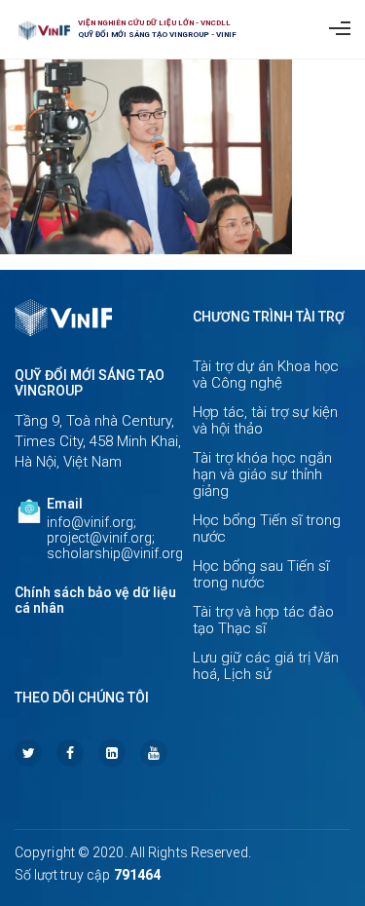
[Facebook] (70, 753)
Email (65, 503)
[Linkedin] (112, 753)
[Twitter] (28, 753)
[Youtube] (153, 753)
